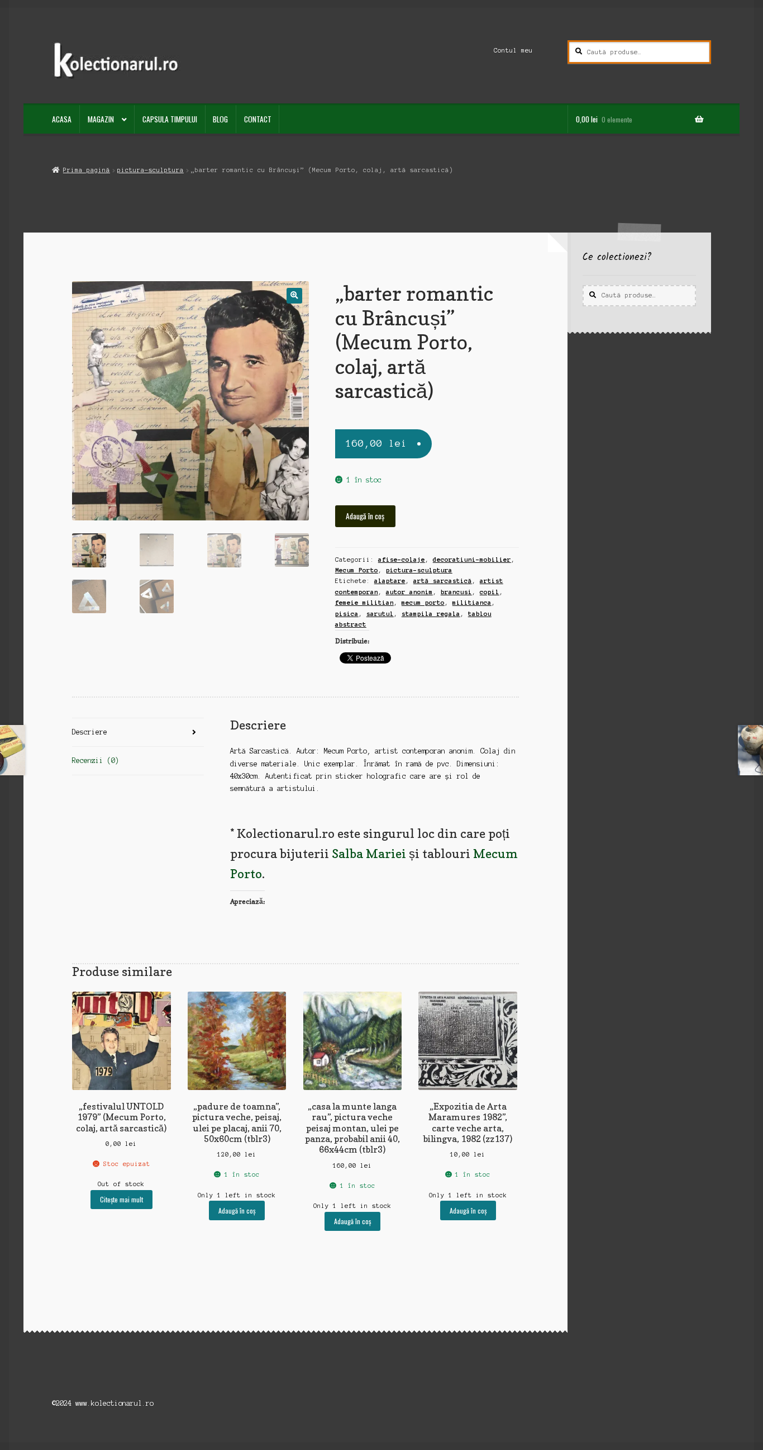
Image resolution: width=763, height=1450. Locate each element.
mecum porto (423, 602)
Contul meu (513, 50)
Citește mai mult (121, 1199)
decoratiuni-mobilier (472, 559)
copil (489, 592)
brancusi (456, 592)
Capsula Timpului (169, 119)
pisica (347, 613)
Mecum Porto (356, 570)
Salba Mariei (369, 853)
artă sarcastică (442, 580)
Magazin (101, 119)
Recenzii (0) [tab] (95, 760)
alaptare (390, 580)
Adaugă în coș (365, 516)
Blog (220, 119)
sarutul (380, 613)
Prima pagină (86, 170)
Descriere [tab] (89, 732)
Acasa (61, 119)
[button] (294, 295)
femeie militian (364, 602)
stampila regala (431, 613)
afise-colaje (401, 559)
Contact (257, 119)
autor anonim (409, 592)
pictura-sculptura (150, 170)
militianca (472, 602)
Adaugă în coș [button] (236, 1210)
